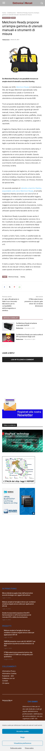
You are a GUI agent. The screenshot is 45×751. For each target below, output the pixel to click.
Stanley (23, 277)
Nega (22, 737)
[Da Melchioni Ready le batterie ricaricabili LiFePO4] (8, 326)
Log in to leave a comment (22, 359)
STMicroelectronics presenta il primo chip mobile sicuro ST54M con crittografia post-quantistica (18, 654)
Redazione (6, 39)
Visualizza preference (22, 743)
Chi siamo (5, 683)
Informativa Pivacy (9, 671)
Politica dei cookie (16, 748)
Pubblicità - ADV (8, 676)
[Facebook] (4, 287)
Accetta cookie (22, 731)
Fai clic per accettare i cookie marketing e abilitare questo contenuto (22, 441)
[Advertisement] (18, 379)
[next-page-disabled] (7, 345)
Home (4, 13)
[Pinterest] (14, 287)
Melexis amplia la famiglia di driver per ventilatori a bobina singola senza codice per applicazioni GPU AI (19, 604)
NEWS (13, 18)
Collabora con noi (8, 678)
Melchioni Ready (22, 87)
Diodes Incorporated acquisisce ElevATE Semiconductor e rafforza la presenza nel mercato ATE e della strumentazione (16, 615)
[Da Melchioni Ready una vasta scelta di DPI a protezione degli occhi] (8, 338)
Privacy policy (29, 748)
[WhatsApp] (19, 287)
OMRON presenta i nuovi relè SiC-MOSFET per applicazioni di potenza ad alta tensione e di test (19, 643)
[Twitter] (9, 287)
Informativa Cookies (9, 673)
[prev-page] (3, 345)
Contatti (5, 681)
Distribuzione (11, 13)
